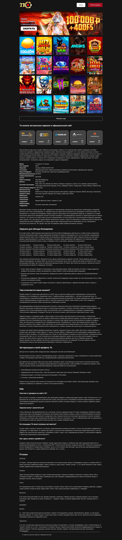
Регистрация (95, 5)
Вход (81, 5)
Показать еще (61, 118)
